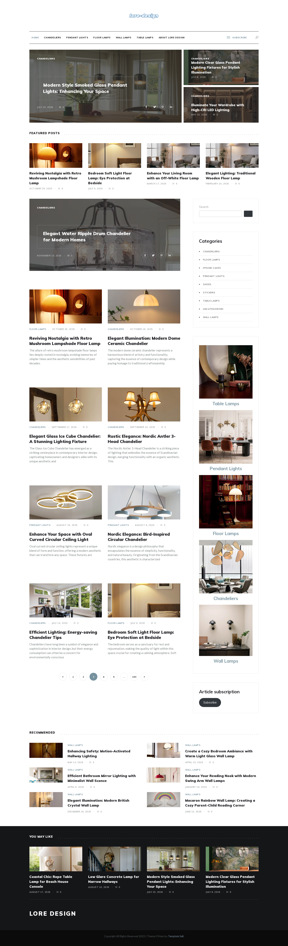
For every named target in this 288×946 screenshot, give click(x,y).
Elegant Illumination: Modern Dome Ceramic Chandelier (144, 341)
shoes (207, 284)
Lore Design (52, 913)
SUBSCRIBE (239, 37)
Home (35, 37)
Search (203, 207)
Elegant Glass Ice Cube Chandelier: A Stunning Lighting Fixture (65, 439)
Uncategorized (213, 309)
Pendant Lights (77, 37)
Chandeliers (52, 37)
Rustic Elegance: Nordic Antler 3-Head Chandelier (142, 439)
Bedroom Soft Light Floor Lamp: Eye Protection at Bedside (110, 178)
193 (134, 677)
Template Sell (176, 936)
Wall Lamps (123, 37)
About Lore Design (172, 37)
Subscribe (210, 702)
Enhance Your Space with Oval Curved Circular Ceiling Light (60, 537)
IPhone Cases (212, 268)
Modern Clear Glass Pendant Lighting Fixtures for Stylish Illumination (215, 67)
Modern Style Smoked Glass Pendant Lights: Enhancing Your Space (171, 882)
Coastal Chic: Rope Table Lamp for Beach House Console (50, 882)
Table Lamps (145, 37)
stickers (209, 292)
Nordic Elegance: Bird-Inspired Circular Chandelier (139, 537)
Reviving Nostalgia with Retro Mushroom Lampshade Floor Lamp (55, 178)
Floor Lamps (102, 37)
